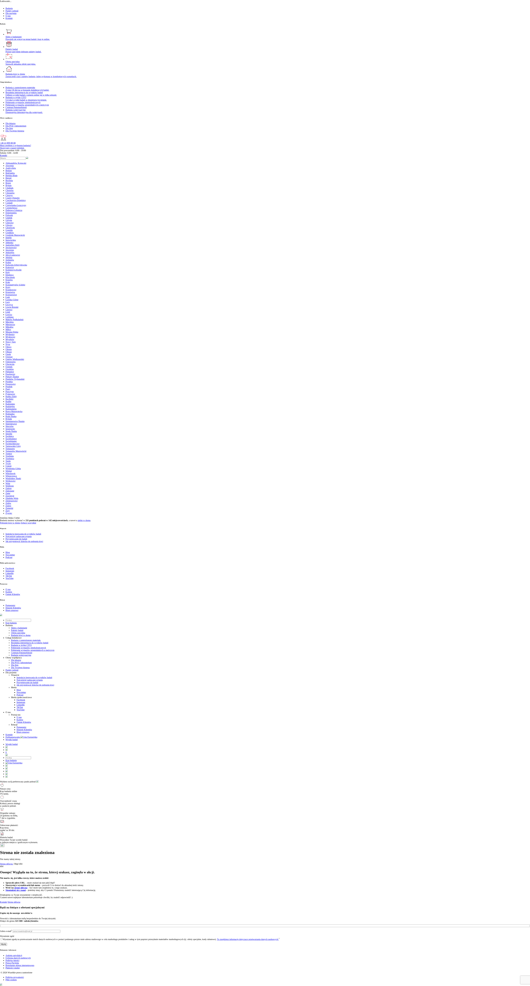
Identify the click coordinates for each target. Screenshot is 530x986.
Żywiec (9, 513)
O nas (8, 16)
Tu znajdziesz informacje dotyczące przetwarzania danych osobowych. (248, 939)
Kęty (8, 272)
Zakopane (10, 491)
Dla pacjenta (11, 13)
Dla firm (14, 665)
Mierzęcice (10, 324)
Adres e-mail (6, 931)
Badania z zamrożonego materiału (26, 640)
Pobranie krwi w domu (10, 523)
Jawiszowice (11, 247)
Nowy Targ (11, 342)
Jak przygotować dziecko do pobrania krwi (35, 685)
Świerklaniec (11, 441)
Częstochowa (11, 208)
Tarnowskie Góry (13, 446)
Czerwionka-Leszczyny (16, 205)
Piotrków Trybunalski (15, 379)
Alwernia (10, 165)
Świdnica (10, 436)
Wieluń (9, 471)
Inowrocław (11, 240)
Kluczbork (10, 277)
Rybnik (9, 419)
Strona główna (14, 902)
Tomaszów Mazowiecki (16, 451)
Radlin (8, 401)
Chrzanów (10, 193)
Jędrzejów (10, 252)
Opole (8, 354)
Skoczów (10, 426)
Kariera (20, 720)
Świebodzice (11, 439)
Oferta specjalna (18, 633)
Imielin (9, 237)
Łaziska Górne (12, 300)
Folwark (9, 215)
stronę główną (20, 888)
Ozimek (9, 367)
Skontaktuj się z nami (16, 890)
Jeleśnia (9, 257)
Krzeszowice (11, 295)
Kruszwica (10, 292)
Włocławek (10, 473)
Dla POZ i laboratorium (21, 662)
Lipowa (9, 309)
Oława (8, 347)
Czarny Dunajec (13, 198)
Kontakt (9, 18)
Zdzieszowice (12, 501)
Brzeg (8, 183)
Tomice (9, 453)
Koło (8, 282)
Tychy (8, 463)
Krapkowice (11, 290)
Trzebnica (10, 458)
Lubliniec (10, 317)
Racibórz (9, 399)
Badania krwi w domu (21, 635)
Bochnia (9, 180)
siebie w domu (84, 520)
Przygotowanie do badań (27, 682)
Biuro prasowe (23, 732)
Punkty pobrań (12, 11)
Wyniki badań (12, 739)
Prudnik (9, 386)
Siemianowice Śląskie (15, 421)
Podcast (20, 695)
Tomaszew (10, 448)
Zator (8, 493)
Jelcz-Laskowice (13, 255)
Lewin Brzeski (12, 307)
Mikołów (10, 327)
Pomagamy (21, 727)
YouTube (21, 710)
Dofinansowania (13, 737)
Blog (19, 690)
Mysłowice (10, 337)
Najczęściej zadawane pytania (30, 680)
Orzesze (9, 357)
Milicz (8, 329)
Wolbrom (10, 486)
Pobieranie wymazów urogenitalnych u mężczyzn (32, 650)
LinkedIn (21, 705)
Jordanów (10, 260)
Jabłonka (9, 242)
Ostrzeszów (11, 362)
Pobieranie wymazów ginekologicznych (28, 648)
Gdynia (9, 220)
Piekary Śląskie (12, 376)
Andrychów (11, 168)
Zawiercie (10, 496)
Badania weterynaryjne (21, 655)
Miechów (10, 322)
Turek (8, 461)
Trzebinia (10, 456)
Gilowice (10, 223)
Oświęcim (10, 364)
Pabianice (10, 372)
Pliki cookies (11, 980)
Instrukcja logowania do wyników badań (34, 677)
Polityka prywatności (15, 977)
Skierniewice (11, 424)
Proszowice (11, 384)
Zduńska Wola (12, 498)
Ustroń (8, 466)
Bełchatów (10, 173)
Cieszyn (9, 195)
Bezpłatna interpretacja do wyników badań (29, 643)
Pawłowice (10, 374)
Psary (8, 389)
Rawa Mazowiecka (14, 411)
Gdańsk (9, 218)
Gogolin (9, 230)
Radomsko (10, 404)
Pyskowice (10, 394)
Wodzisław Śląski (13, 478)
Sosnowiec (10, 429)
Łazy (8, 302)
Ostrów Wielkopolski (15, 359)
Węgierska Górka (13, 468)
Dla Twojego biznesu (20, 667)
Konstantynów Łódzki (15, 285)
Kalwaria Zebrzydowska (16, 265)
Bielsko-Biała (11, 175)
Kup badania (11, 623)
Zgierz (8, 506)
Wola (8, 483)
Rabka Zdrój (11, 396)
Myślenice (10, 334)
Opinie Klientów (24, 722)
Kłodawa (10, 275)
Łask (8, 297)
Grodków (10, 232)
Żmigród (9, 508)
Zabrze (9, 488)
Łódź (8, 312)
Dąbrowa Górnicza (14, 210)
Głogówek (10, 227)
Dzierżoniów (11, 213)
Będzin (9, 170)
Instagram (21, 702)
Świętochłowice (12, 444)
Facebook (21, 700)
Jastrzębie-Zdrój (12, 245)
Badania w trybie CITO (21, 645)
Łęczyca (9, 304)
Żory (8, 511)
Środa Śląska (11, 431)
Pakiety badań (17, 630)
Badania (9, 8)
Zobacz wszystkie (28, 523)
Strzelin (9, 434)
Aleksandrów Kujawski (16, 163)
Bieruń (8, 178)
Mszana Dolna (12, 332)
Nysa (8, 344)
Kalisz (8, 262)
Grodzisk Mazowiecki (15, 235)
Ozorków (10, 369)
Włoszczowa (11, 476)
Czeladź (9, 203)
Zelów (8, 503)
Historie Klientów (24, 729)
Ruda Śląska (11, 416)
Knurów (9, 280)
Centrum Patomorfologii (21, 652)
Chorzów (10, 190)
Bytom (8, 185)
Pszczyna (10, 391)
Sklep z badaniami (19, 628)
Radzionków (11, 409)
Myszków (10, 339)
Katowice (10, 267)
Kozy (8, 287)
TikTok (20, 707)
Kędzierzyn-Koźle (14, 270)
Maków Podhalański (14, 319)
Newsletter (21, 692)
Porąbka (9, 381)
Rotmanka (10, 414)
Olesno (9, 349)
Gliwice (9, 225)
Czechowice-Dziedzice (16, 200)
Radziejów (10, 406)
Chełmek (9, 188)
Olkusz (9, 352)
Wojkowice (10, 481)
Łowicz (9, 314)
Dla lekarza (16, 660)
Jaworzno (10, 250)
